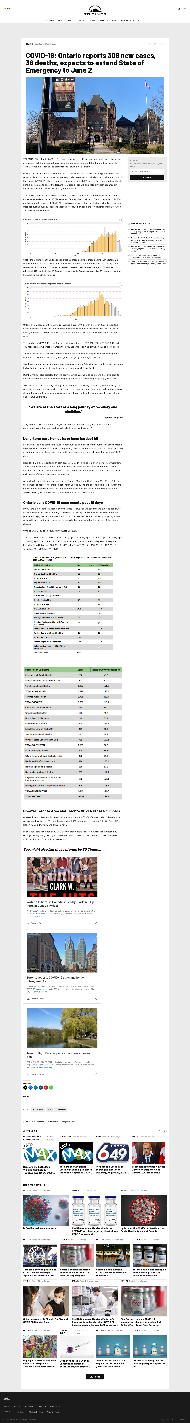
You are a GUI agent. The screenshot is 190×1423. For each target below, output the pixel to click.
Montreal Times (36, 1412)
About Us (16, 1406)
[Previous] (160, 1131)
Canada (135, 1137)
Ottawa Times (52, 1412)
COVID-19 (29, 44)
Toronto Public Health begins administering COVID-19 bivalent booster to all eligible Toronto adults (149, 1274)
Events (92, 20)
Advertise (41, 1406)
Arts (114, 20)
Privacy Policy (163, 1420)
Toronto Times (18, 1412)
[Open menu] (184, 8)
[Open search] (178, 8)
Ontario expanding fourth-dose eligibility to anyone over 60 (150, 1363)
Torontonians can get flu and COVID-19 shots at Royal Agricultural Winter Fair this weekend (39, 1274)
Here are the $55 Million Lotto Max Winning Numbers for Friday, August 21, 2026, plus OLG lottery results (147, 240)
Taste (81, 20)
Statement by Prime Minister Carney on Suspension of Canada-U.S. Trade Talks (146, 256)
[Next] (165, 1131)
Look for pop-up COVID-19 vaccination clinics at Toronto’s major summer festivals (74, 1365)
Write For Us (54, 1406)
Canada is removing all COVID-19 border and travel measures (111, 1272)
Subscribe (147, 177)
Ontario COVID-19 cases (34, 1122)
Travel (71, 20)
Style (141, 20)
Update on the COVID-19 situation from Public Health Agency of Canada (143, 1230)
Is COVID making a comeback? (40, 1228)
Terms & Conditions (179, 1420)
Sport (61, 20)
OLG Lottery (65, 1137)
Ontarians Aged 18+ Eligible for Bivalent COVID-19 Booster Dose (45, 1320)
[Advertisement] (95, 30)
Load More (95, 1377)
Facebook (39, 1109)
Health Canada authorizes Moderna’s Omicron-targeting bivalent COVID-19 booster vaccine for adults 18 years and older (94, 1323)
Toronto (50, 20)
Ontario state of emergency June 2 (61, 1122)
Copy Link (62, 1109)
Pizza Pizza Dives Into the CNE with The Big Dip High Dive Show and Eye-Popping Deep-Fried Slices (149, 264)
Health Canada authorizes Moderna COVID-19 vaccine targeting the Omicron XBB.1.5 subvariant (95, 1231)
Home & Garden (127, 20)
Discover (104, 20)
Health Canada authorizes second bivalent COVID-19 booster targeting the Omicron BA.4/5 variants (75, 1274)
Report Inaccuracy (156, 44)
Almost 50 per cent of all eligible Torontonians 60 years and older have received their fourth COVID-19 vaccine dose (112, 1366)
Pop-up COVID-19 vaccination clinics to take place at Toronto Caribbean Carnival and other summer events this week (39, 1366)
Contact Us (29, 1406)
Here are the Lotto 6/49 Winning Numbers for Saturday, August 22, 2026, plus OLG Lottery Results (148, 249)
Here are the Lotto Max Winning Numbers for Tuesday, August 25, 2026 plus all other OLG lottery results (148, 231)
